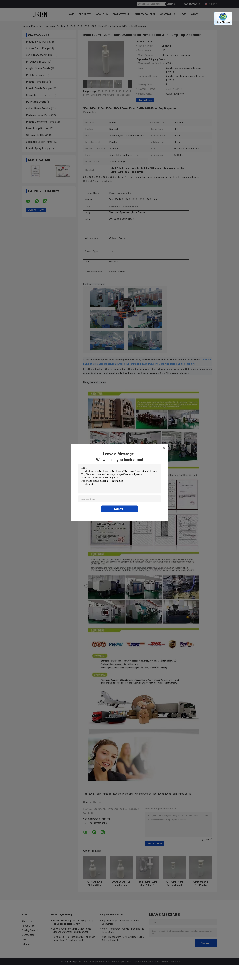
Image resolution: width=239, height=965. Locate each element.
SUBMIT (119, 508)
